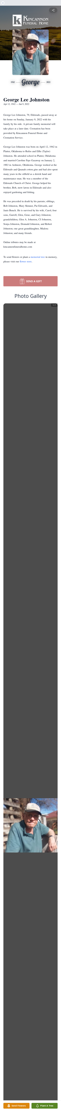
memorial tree (37, 257)
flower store (26, 261)
